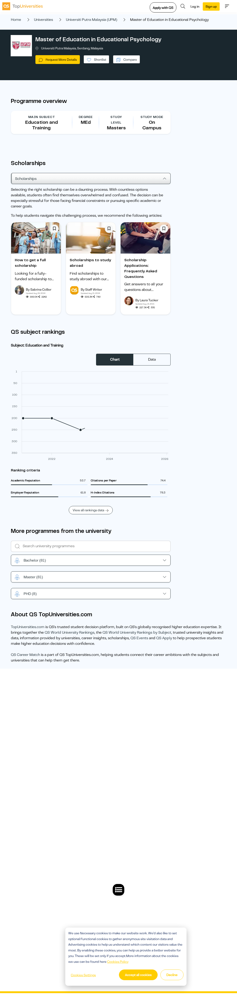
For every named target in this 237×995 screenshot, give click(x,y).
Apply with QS (163, 8)
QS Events (139, 638)
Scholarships (26, 178)
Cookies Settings (83, 975)
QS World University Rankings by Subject (137, 632)
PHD (30, 593)
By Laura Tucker (146, 300)
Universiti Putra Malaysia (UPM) (91, 19)
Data (152, 359)
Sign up (211, 6)
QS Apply (164, 638)
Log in (194, 6)
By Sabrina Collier (38, 289)
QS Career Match (25, 654)
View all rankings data (88, 510)
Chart (115, 359)
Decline (172, 975)
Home (16, 19)
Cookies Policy (117, 962)
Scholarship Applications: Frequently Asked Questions (140, 268)
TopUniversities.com (27, 627)
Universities (43, 19)
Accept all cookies (138, 975)
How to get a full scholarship (30, 263)
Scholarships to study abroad (90, 263)
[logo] (22, 6)
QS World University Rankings (69, 632)
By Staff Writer (91, 289)
